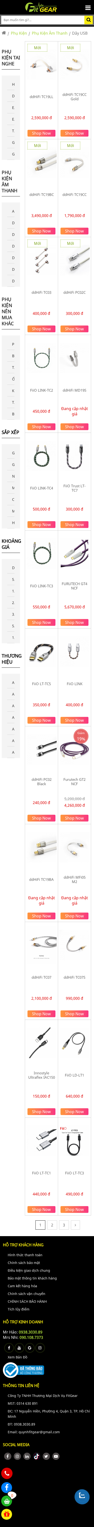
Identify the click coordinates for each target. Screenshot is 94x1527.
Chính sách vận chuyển (26, 1293)
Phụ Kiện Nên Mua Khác (8, 311)
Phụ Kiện (19, 33)
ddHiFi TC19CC (74, 194)
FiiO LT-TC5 (41, 684)
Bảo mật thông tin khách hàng (32, 1278)
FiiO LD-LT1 (74, 1075)
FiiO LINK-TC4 (41, 488)
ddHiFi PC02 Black (42, 781)
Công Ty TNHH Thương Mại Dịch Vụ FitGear (43, 1395)
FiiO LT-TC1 (41, 1173)
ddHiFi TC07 (41, 977)
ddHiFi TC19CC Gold (74, 96)
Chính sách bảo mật (24, 1262)
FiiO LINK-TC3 (41, 586)
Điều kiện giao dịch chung (29, 1270)
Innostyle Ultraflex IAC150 (41, 1075)
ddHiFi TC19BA (41, 879)
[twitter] (46, 1456)
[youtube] (56, 1456)
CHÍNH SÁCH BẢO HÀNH (27, 1301)
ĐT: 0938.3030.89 (21, 1424)
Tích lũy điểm (18, 1309)
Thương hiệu (11, 659)
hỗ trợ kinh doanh (23, 1322)
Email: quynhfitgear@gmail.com (34, 1432)
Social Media (16, 1444)
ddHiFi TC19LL (41, 96)
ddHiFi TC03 (41, 292)
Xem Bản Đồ (17, 1357)
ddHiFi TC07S (74, 977)
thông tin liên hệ (21, 1385)
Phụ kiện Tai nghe (11, 57)
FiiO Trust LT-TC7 (74, 488)
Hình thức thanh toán (25, 1255)
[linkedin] (27, 1456)
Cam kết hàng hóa (22, 1286)
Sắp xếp (10, 432)
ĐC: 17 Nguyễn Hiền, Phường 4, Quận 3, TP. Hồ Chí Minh (49, 1414)
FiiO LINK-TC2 (41, 390)
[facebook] (7, 1456)
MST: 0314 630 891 (23, 1403)
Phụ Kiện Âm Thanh (49, 33)
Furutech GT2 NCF (74, 781)
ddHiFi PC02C (74, 292)
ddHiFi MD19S (74, 390)
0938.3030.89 (30, 1332)
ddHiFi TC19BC (41, 194)
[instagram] (17, 1456)
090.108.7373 (31, 1337)
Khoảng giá (11, 544)
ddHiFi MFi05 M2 (75, 879)
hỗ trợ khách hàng (23, 1245)
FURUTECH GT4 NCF (74, 585)
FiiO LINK (74, 684)
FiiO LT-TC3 (74, 1173)
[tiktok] (36, 1456)
